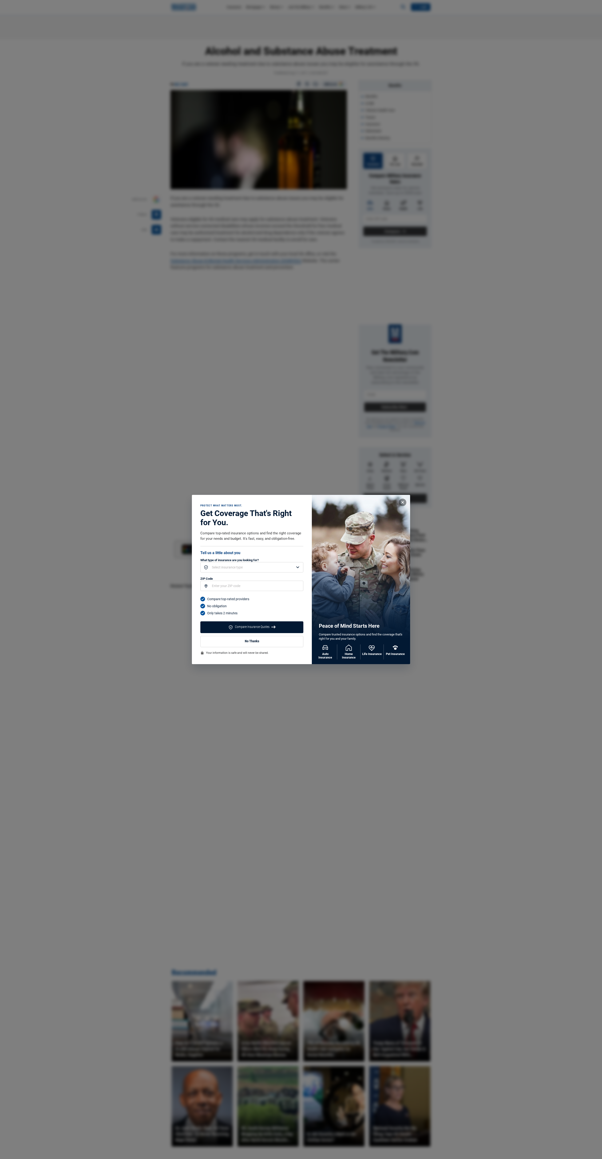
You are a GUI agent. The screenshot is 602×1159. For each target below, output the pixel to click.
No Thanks (252, 641)
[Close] (402, 502)
